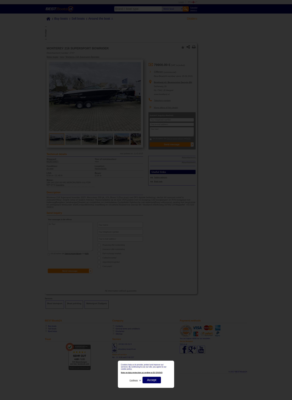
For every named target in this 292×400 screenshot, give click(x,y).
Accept (151, 380)
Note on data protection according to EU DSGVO (141, 373)
